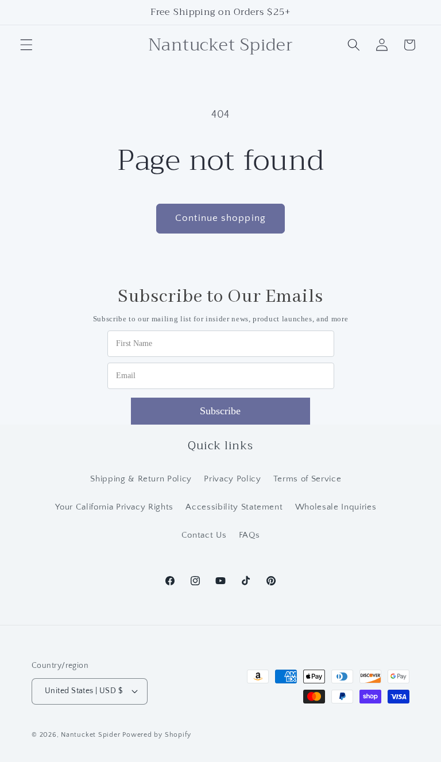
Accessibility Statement (234, 507)
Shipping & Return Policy (141, 479)
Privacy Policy (232, 479)
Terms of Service (307, 479)
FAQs (249, 535)
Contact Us (204, 535)
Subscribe (220, 411)
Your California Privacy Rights (114, 507)
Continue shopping (220, 218)
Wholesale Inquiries (336, 507)
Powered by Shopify (156, 734)
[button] (26, 45)
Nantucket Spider (91, 734)
